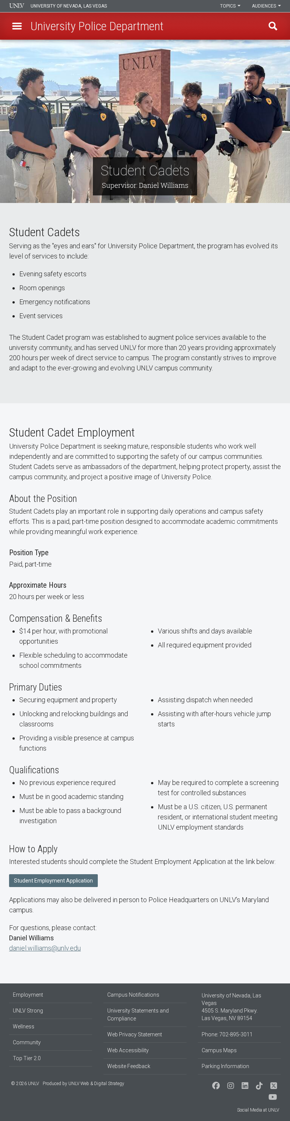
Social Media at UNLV (258, 1110)
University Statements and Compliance (138, 1015)
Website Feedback (128, 1066)
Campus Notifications (133, 995)
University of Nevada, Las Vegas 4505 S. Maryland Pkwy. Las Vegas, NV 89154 (231, 1006)
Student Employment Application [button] (53, 881)
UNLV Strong (28, 1011)
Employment (28, 995)
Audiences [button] (264, 6)
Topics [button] (228, 6)
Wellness (23, 1026)
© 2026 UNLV (25, 1083)
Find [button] (273, 26)
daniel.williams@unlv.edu (45, 948)
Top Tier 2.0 (27, 1058)
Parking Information (225, 1066)
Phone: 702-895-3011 (227, 1034)
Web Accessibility (128, 1050)
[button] (17, 26)
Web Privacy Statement (134, 1034)
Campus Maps (219, 1050)
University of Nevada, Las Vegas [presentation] (69, 6)
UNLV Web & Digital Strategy (96, 1083)
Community (27, 1042)
